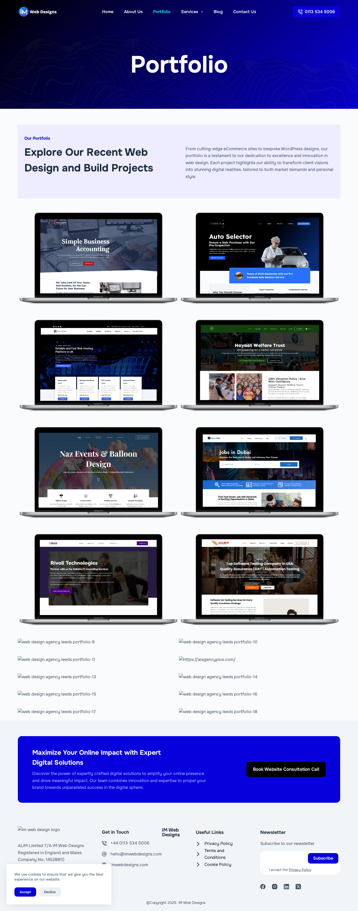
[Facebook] (262, 886)
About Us (133, 11)
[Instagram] (274, 886)
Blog (218, 11)
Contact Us (244, 11)
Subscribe (323, 858)
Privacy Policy (218, 843)
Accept (25, 892)
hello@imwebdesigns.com (136, 854)
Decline (50, 892)
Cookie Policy (217, 864)
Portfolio (162, 11)
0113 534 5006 (320, 11)
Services (189, 11)
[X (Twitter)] (298, 886)
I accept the (290, 869)
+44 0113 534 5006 (130, 843)
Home (107, 11)
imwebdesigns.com (129, 864)
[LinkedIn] (286, 886)
